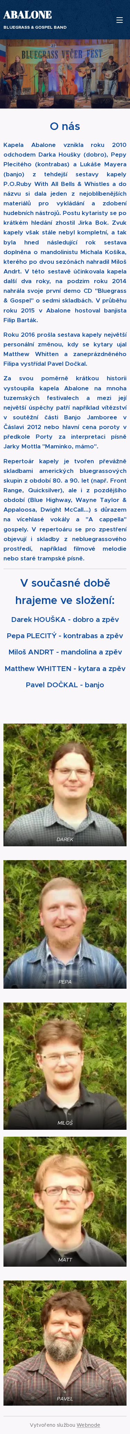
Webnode (88, 1425)
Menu (120, 20)
